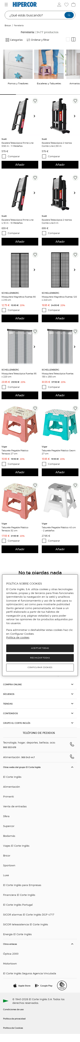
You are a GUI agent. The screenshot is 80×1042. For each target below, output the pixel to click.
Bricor (6, 855)
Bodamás (9, 836)
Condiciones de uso (13, 1009)
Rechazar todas (40, 657)
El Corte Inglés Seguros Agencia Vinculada (29, 973)
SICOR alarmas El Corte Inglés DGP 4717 (28, 914)
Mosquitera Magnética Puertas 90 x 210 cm (19, 298)
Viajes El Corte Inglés (16, 845)
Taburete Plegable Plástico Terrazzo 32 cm (15, 529)
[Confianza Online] (62, 985)
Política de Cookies (13, 1027)
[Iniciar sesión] (59, 5)
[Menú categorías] (7, 5)
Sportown (9, 865)
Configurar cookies (40, 667)
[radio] (68, 39)
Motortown (10, 963)
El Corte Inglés (12, 777)
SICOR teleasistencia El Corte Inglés (25, 924)
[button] (40, 684)
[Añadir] (35, 101)
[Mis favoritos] (66, 5)
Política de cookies (17, 637)
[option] (20, 116)
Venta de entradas (15, 806)
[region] (40, 625)
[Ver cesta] (73, 5)
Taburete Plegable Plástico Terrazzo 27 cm (15, 452)
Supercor (8, 826)
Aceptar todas (40, 648)
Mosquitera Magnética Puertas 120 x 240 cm (59, 298)
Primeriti (8, 796)
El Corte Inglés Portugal (18, 904)
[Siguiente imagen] (36, 116)
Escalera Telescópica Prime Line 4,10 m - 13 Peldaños (17, 221)
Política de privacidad (14, 1018)
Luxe (6, 875)
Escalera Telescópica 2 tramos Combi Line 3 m (57, 221)
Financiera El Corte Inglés (19, 895)
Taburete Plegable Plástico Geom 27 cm (58, 452)
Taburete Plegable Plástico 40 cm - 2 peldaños (59, 529)
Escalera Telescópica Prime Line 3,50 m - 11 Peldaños (17, 144)
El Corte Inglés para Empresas (22, 885)
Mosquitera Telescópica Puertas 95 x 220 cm (19, 375)
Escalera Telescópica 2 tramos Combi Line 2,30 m (57, 144)
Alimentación (11, 786)
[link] (20, 116)
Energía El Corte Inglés (17, 934)
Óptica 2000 (10, 953)
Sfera (6, 816)
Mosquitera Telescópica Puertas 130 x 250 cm (57, 375)
